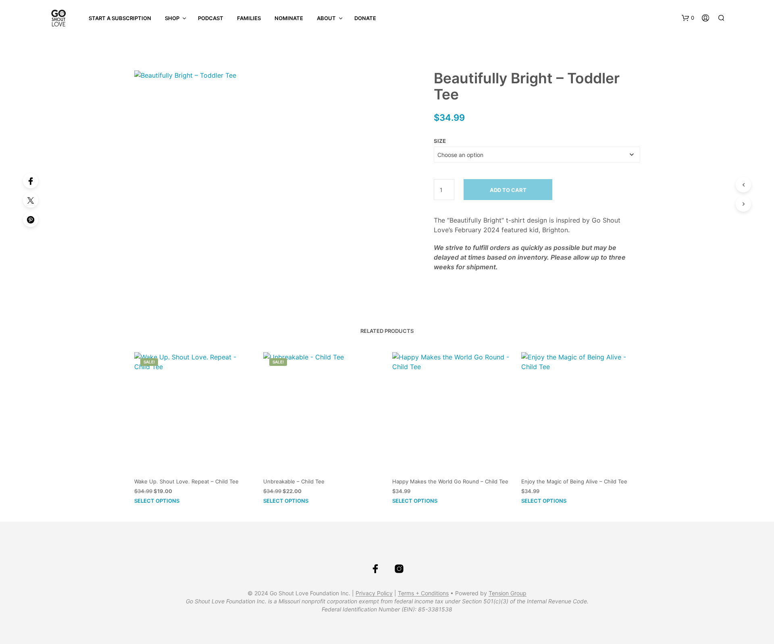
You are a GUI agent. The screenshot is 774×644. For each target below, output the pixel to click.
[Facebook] (30, 180)
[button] (688, 18)
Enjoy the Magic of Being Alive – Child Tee (574, 481)
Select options (156, 500)
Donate (365, 18)
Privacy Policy (374, 593)
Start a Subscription (120, 18)
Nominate (289, 18)
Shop (172, 18)
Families (249, 18)
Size (440, 141)
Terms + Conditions (423, 593)
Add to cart (508, 190)
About (326, 18)
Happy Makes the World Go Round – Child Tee (450, 481)
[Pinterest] (30, 219)
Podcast (210, 18)
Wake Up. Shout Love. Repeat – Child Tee (186, 481)
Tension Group (507, 593)
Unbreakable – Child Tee (294, 481)
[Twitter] (30, 200)
